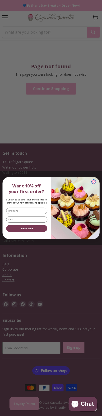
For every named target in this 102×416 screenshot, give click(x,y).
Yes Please (27, 228)
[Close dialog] (93, 181)
